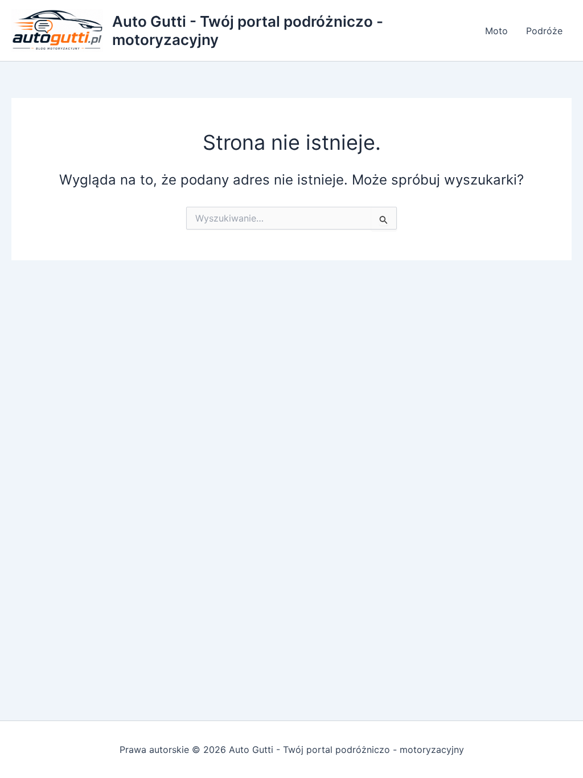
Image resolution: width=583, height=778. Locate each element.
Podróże (544, 30)
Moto (496, 30)
